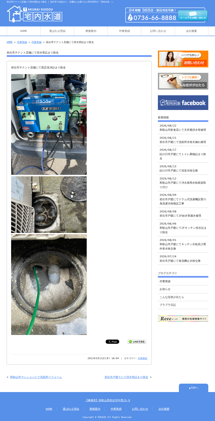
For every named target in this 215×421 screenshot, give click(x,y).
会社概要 (191, 31)
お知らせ (165, 289)
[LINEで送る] (137, 341)
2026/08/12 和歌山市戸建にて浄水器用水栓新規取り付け (183, 183)
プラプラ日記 (168, 304)
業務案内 (90, 31)
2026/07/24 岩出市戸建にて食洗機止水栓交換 (180, 258)
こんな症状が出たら (172, 297)
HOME (23, 31)
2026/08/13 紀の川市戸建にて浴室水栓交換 (179, 168)
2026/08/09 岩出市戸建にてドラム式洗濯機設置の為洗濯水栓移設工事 (183, 199)
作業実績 (124, 31)
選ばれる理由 (57, 31)
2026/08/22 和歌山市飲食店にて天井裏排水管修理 (183, 127)
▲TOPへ (193, 387)
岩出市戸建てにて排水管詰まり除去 (126, 377)
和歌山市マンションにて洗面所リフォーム (36, 377)
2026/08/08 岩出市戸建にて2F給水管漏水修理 (180, 213)
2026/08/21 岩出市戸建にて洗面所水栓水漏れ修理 (183, 140)
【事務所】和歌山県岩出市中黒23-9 (107, 400)
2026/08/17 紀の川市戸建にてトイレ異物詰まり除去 (183, 154)
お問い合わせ (158, 31)
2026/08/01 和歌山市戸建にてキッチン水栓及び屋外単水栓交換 (183, 244)
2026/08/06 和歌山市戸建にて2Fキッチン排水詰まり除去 (183, 228)
